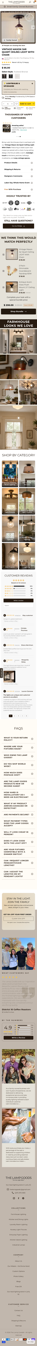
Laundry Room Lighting (18, 1224)
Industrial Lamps (18, 1245)
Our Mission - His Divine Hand (18, 1266)
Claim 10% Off (18, 919)
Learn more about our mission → (15, 1161)
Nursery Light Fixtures (18, 1230)
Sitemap (18, 1326)
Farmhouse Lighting (18, 1214)
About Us (18, 1261)
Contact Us (19, 1310)
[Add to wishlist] (17, 104)
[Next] (33, 27)
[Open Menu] (3, 2)
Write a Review (18, 1038)
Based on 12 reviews (18, 583)
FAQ (18, 1315)
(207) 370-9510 (20, 1193)
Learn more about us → (13, 1104)
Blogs (18, 1281)
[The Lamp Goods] (16, 2)
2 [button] (14, 716)
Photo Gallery (18, 1276)
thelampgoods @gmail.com (20, 1189)
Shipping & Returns (18, 1321)
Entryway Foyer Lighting (18, 1235)
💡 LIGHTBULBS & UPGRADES (16, 87)
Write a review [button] (18, 600)
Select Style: (15, 72)
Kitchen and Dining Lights (18, 1219)
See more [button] (23, 130)
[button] (6, 62)
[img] (10, 615)
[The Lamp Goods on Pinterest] (23, 1198)
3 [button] (18, 716)
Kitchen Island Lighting (18, 1240)
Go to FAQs (17, 226)
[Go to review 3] (20, 136)
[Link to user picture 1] (9, 676)
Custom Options (19, 1271)
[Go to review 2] (18, 136)
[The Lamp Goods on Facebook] (18, 1198)
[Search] (30, 2)
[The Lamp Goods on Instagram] (14, 1198)
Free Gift (18, 1286)
